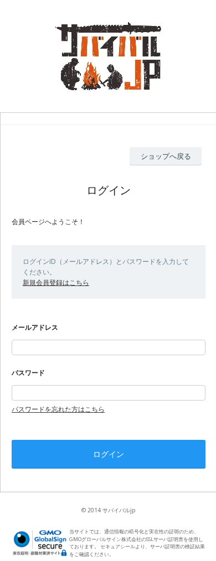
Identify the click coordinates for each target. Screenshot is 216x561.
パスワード (28, 372)
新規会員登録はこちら (56, 282)
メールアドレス (35, 327)
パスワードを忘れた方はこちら (58, 409)
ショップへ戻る (166, 156)
